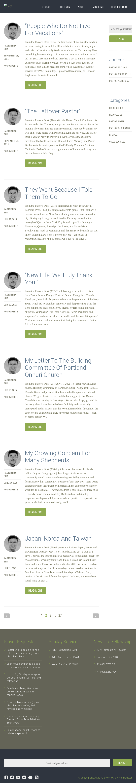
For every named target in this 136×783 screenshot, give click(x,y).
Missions (98, 7)
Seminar (113, 135)
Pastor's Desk (116, 121)
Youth (81, 7)
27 (60, 615)
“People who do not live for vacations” (57, 30)
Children (64, 7)
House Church (119, 7)
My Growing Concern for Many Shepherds (57, 457)
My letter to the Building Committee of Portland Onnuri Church (58, 367)
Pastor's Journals (119, 128)
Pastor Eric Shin (118, 67)
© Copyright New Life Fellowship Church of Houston (105, 777)
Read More (35, 85)
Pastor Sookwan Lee (120, 74)
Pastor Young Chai (119, 81)
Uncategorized (117, 141)
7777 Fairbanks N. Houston (111, 649)
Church (46, 7)
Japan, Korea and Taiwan (58, 538)
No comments (11, 65)
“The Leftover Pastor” (53, 111)
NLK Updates (115, 114)
